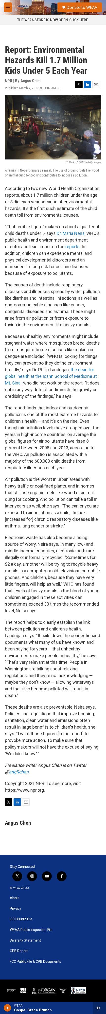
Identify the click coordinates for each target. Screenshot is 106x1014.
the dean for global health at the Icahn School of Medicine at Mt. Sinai (51, 376)
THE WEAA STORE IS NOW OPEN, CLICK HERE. (53, 20)
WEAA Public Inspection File (31, 930)
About (14, 898)
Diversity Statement (25, 940)
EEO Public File (21, 919)
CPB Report (19, 951)
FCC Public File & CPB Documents (35, 961)
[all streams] (99, 1008)
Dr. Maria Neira (71, 233)
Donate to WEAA (82, 7)
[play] (7, 1007)
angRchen (19, 771)
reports (72, 246)
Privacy (15, 908)
